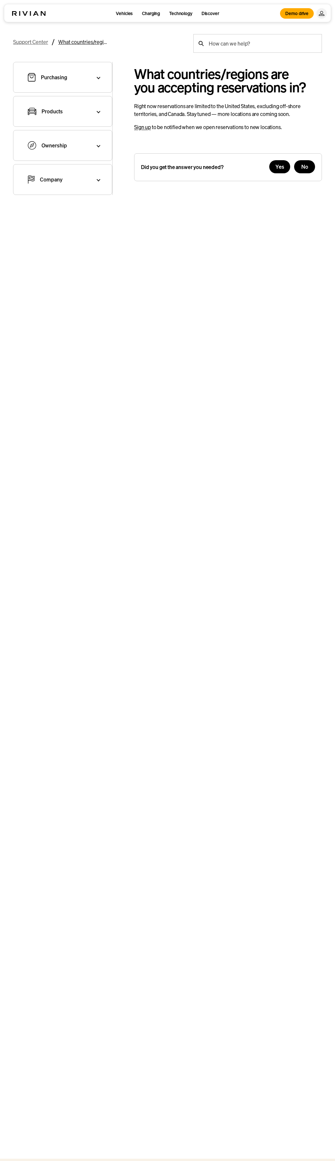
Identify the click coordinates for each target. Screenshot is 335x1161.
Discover (210, 13)
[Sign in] (321, 13)
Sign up (142, 127)
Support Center (30, 42)
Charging (151, 13)
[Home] (28, 13)
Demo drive (297, 13)
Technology (180, 13)
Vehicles (124, 13)
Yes (279, 166)
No (304, 166)
